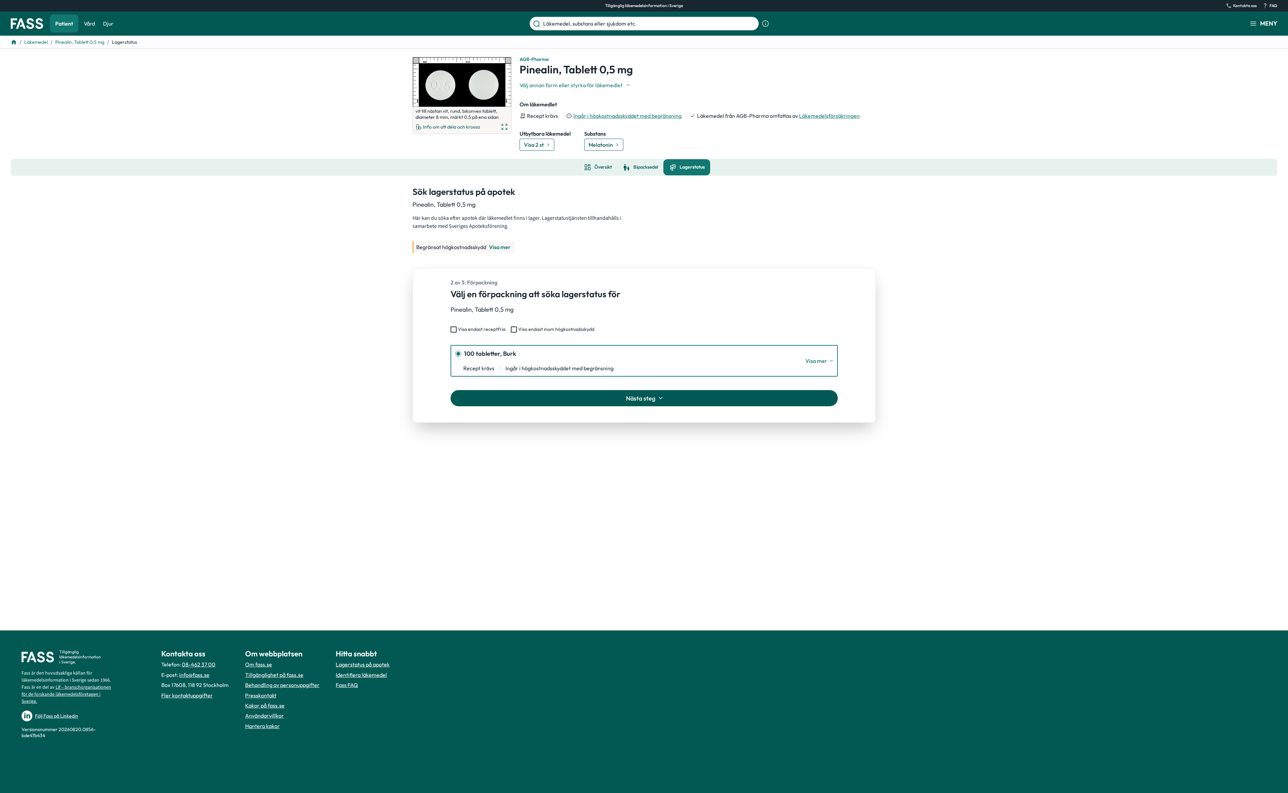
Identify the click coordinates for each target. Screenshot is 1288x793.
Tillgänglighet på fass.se (274, 674)
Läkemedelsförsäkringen (829, 115)
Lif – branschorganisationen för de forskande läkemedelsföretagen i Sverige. (66, 694)
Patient (64, 23)
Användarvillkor (264, 715)
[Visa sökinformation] (765, 23)
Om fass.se (258, 664)
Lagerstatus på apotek (363, 664)
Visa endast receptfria (481, 329)
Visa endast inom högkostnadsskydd (556, 329)
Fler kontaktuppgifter (187, 695)
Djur (108, 23)
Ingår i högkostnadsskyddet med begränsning (627, 115)
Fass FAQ (347, 685)
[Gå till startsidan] (27, 23)
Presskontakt (260, 695)
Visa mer (499, 247)
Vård (89, 23)
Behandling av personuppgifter (282, 685)
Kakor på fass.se (265, 705)
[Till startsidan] (14, 42)
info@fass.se (194, 674)
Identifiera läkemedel (361, 674)
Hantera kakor (262, 726)
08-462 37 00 (199, 664)
